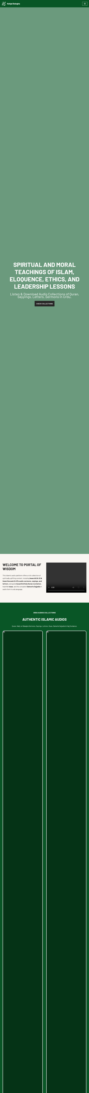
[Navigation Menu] (84, 4)
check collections (44, 304)
